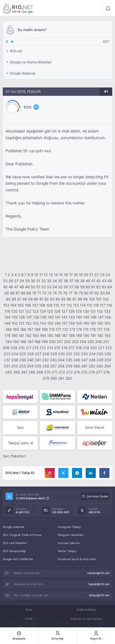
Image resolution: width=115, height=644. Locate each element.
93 (52, 299)
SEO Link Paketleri (15, 543)
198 (37, 341)
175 (86, 329)
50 (33, 287)
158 (72, 323)
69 (29, 293)
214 (50, 347)
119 (7, 311)
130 (86, 311)
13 (51, 274)
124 (43, 311)
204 (83, 341)
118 (109, 305)
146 (93, 317)
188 (72, 335)
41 (93, 281)
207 (106, 341)
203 (75, 341)
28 (22, 281)
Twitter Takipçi (67, 551)
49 (27, 287)
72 (44, 293)
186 (57, 335)
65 (6, 293)
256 (45, 366)
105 (21, 305)
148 (108, 317)
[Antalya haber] (57, 427)
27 (16, 281)
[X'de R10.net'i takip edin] (63, 473)
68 (23, 293)
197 (30, 341)
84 (108, 293)
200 (52, 341)
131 (93, 311)
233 (84, 354)
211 (28, 347)
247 (84, 360)
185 (50, 335)
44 (109, 281)
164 (9, 329)
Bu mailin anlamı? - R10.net (18, 8)
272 (62, 372)
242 (45, 360)
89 (30, 299)
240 (30, 360)
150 (14, 323)
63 (104, 287)
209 (14, 347)
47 (16, 287)
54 (54, 287)
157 (65, 323)
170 (52, 329)
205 (90, 341)
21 (91, 274)
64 (109, 287)
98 (80, 299)
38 (77, 281)
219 (86, 347)
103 (6, 305)
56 (66, 287)
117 (102, 305)
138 (36, 317)
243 (53, 360)
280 (53, 378)
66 (12, 293)
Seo (20, 427)
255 (38, 366)
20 (86, 274)
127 (64, 311)
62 (98, 287)
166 (23, 329)
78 (75, 293)
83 (102, 293)
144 (79, 317)
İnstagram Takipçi (69, 526)
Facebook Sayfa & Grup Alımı (77, 559)
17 (71, 274)
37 (71, 281)
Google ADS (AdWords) (18, 559)
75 (60, 293)
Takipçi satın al (20, 443)
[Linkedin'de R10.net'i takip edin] (91, 473)
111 (62, 305)
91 (41, 299)
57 (71, 287)
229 (53, 354)
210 (21, 347)
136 (22, 317)
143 (72, 317)
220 (93, 347)
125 (50, 311)
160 (86, 323)
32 (43, 281)
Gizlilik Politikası (86, 609)
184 (43, 335)
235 (100, 354)
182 (28, 335)
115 (89, 305)
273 (69, 372)
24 (108, 274)
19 (81, 274)
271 (55, 372)
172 (65, 329)
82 (97, 293)
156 (57, 323)
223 (7, 354)
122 (28, 311)
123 (35, 311)
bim (28, 107)
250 (107, 360)
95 (63, 299)
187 (65, 335)
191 (93, 335)
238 (14, 360)
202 (67, 341)
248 (92, 360)
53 (49, 287)
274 (77, 372)
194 (9, 341)
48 (22, 287)
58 (77, 287)
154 (43, 323)
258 (61, 366)
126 (57, 311)
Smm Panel (94, 427)
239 (22, 360)
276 (91, 372)
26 (11, 281)
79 (81, 293)
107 (35, 305)
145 (86, 317)
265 (8, 372)
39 (82, 281)
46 (11, 287)
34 (54, 281)
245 (69, 360)
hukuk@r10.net (98, 584)
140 (50, 317)
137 (29, 317)
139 (43, 317)
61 (93, 287)
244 (61, 360)
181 (21, 335)
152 (28, 323)
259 (69, 366)
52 (43, 287)
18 (76, 274)
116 (96, 305)
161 (93, 323)
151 (21, 323)
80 (86, 293)
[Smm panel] (57, 396)
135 (14, 317)
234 (92, 354)
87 (19, 299)
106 (28, 305)
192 (100, 335)
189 (79, 335)
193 (107, 335)
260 (76, 366)
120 (14, 311)
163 (107, 323)
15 (61, 274)
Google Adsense (13, 526)
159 (79, 323)
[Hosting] (94, 396)
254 (30, 366)
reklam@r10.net (98, 573)
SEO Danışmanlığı (14, 551)
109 (49, 305)
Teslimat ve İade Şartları (86, 618)
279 (46, 378)
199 (45, 341)
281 (61, 378)
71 (39, 293)
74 (55, 293)
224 (14, 354)
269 (39, 372)
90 (36, 299)
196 (23, 341)
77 (70, 293)
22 (96, 274)
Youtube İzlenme (69, 543)
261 (84, 366)
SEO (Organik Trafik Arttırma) (22, 535)
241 (38, 360)
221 (101, 347)
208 (6, 347)
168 (37, 329)
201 (60, 341)
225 (22, 354)
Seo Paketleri (14, 456)
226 (30, 354)
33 (49, 281)
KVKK (29, 618)
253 (22, 366)
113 (76, 305)
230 (61, 354)
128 (71, 311)
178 (106, 329)
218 (79, 347)
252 (14, 366)
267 (24, 372)
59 (82, 287)
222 (108, 347)
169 (45, 329)
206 (98, 341)
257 (53, 366)
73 (49, 293)
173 (72, 329)
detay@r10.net (99, 595)
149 (7, 323)
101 (99, 299)
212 (35, 347)
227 (38, 354)
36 (66, 281)
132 (100, 311)
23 (102, 274)
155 (50, 323)
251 (7, 366)
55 (60, 287)
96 (69, 299)
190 (86, 335)
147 (101, 317)
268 (31, 372)
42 (98, 281)
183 (36, 335)
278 (106, 372)
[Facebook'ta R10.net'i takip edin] (104, 473)
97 (74, 299)
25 (5, 281)
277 (99, 372)
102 (106, 299)
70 (34, 293)
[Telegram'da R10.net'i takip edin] (77, 473)
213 (43, 347)
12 (46, 274)
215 (57, 347)
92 (46, 299)
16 (66, 274)
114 (82, 305)
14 (56, 274)
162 (100, 323)
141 (57, 317)
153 (36, 323)
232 (76, 354)
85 (8, 299)
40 (88, 281)
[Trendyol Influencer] (94, 412)
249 (100, 360)
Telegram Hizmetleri (71, 535)
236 (107, 354)
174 (79, 329)
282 (68, 378)
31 (38, 281)
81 (92, 293)
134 (7, 317)
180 (14, 335)
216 (64, 347)
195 (16, 341)
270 (47, 372)
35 (60, 281)
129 (79, 311)
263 (99, 366)
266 (16, 372)
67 (18, 293)
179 (7, 335)
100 (92, 299)
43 (104, 281)
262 (91, 366)
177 (99, 329)
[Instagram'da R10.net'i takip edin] (50, 473)
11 (41, 274)
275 (84, 372)
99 (85, 299)
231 (69, 354)
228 (45, 354)
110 (56, 305)
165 (16, 329)
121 (21, 311)
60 (88, 287)
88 (25, 299)
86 (14, 299)
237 (7, 360)
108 (42, 305)
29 (27, 281)
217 (72, 347)
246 (76, 360)
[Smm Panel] (20, 396)
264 (107, 366)
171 (58, 329)
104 (13, 305)
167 (30, 329)
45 (5, 287)
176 (93, 329)
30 (33, 281)
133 (107, 311)
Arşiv (29, 609)
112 (69, 305)
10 (36, 274)
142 (64, 317)
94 (58, 299)
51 (38, 287)
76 (65, 293)
